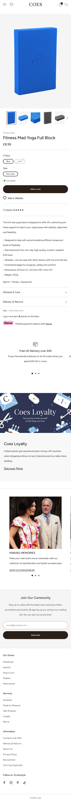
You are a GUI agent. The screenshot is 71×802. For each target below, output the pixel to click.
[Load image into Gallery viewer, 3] (35, 118)
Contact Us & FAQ (12, 738)
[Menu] (4, 4)
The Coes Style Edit (12, 765)
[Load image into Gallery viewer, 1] (11, 118)
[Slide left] (4, 118)
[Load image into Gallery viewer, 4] (48, 118)
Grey (20, 161)
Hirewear (7, 700)
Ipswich (7, 667)
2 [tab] (35, 373)
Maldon (7, 678)
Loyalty (6, 716)
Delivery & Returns (12, 743)
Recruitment (9, 759)
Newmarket (9, 683)
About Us (7, 749)
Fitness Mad (9, 132)
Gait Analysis (9, 710)
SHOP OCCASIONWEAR (22, 570)
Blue (8, 161)
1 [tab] (32, 373)
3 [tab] (38, 373)
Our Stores (8, 655)
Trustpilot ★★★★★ (13, 210)
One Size (10, 174)
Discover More (13, 468)
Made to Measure (11, 705)
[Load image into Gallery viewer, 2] (23, 118)
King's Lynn (8, 672)
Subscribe (35, 635)
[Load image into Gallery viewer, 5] (60, 118)
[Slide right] (67, 118)
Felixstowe (8, 661)
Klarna (49, 323)
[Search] (66, 4)
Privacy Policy (10, 754)
